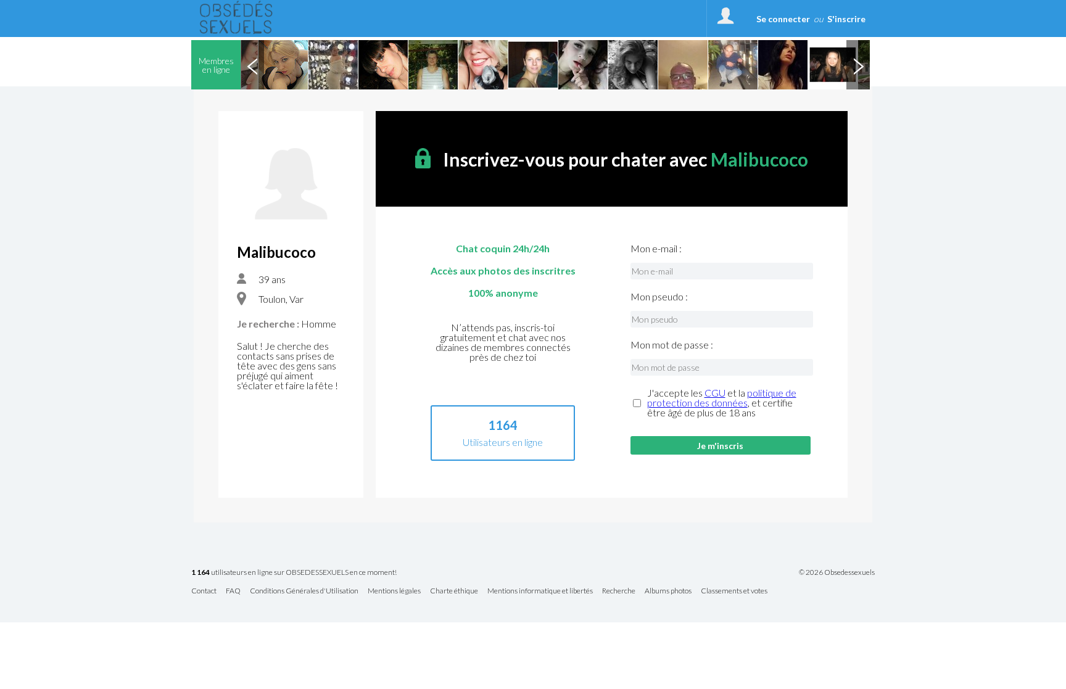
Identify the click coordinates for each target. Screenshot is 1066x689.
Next (858, 64)
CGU (714, 392)
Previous (252, 64)
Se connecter (783, 19)
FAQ (233, 591)
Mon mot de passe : (671, 345)
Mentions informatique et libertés (540, 591)
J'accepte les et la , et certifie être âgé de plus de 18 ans (721, 403)
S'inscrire (846, 19)
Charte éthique (454, 591)
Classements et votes (734, 591)
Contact (204, 591)
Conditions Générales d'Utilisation (304, 591)
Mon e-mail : (656, 249)
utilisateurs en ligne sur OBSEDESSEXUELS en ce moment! (294, 573)
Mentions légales (394, 591)
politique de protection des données (721, 397)
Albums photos (668, 591)
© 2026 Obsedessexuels (837, 572)
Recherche (618, 591)
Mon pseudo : (659, 297)
